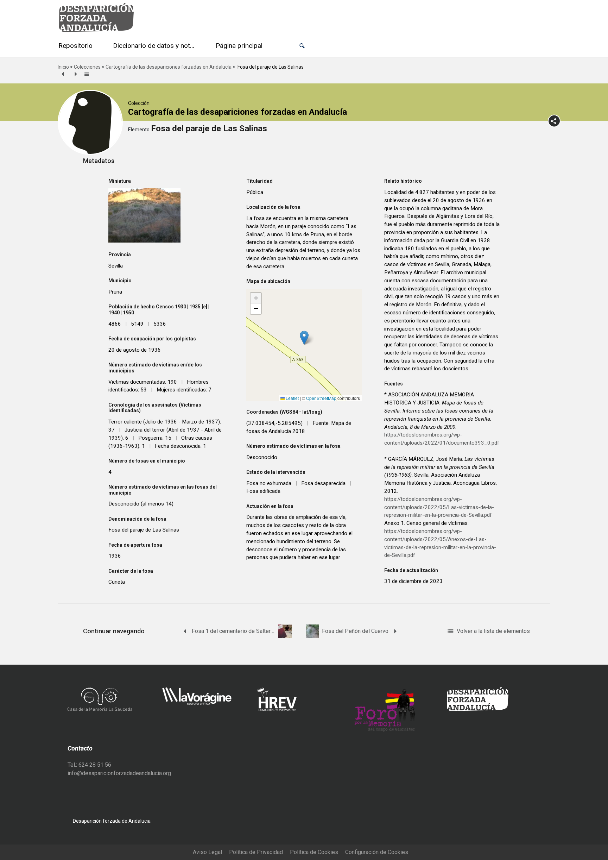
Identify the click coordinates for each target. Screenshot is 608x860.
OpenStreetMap (321, 398)
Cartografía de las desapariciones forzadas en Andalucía (169, 67)
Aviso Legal (207, 852)
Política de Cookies (314, 852)
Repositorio (75, 46)
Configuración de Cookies (376, 852)
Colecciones (87, 67)
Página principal (239, 46)
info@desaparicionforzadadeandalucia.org (119, 773)
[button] (302, 46)
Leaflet (292, 398)
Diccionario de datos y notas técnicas (155, 46)
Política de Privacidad (256, 852)
